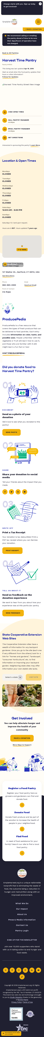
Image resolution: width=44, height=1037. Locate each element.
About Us (22, 914)
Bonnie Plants (23, 1000)
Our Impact (22, 909)
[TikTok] (22, 976)
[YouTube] (38, 970)
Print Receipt (12, 551)
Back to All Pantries (10, 53)
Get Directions (8, 276)
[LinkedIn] (31, 970)
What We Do (22, 903)
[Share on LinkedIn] (18, 491)
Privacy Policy (16, 1002)
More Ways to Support (22, 745)
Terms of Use (28, 1002)
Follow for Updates (10, 77)
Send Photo (11, 432)
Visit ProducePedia (13, 353)
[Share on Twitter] (11, 491)
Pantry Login (22, 931)
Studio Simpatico (16, 997)
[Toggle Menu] (38, 21)
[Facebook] (12, 970)
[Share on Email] (24, 491)
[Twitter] (5, 970)
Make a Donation (34, 29)
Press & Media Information (22, 920)
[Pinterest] (25, 970)
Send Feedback (13, 613)
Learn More (35, 145)
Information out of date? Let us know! (12, 1033)
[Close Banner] (40, 3)
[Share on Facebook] (5, 491)
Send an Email (30, 285)
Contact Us (22, 925)
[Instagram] (18, 970)
